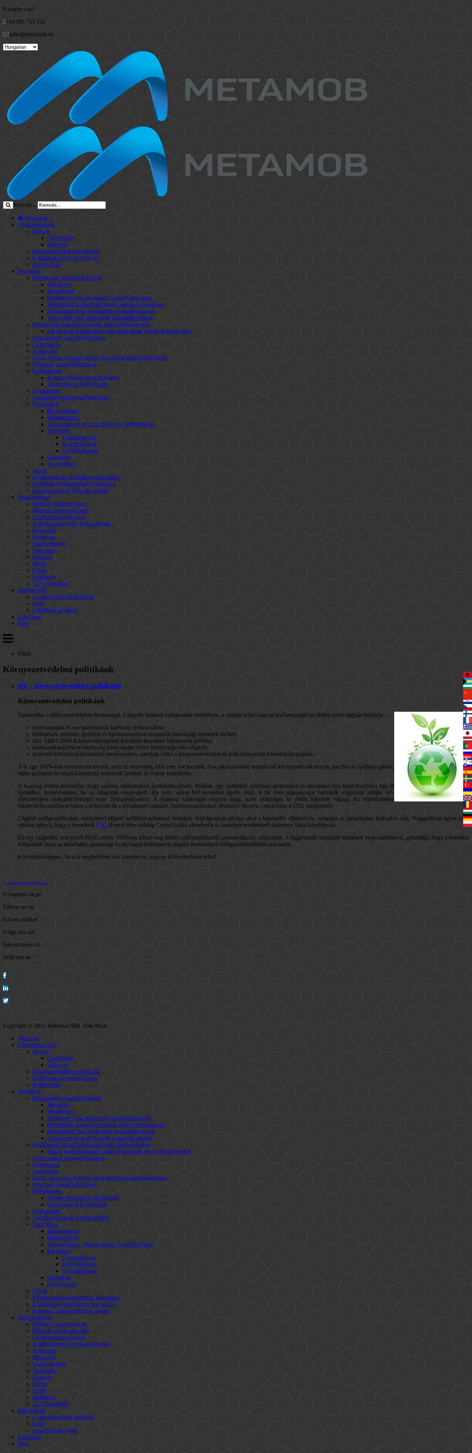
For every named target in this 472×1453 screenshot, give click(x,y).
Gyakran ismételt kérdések (63, 597)
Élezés (40, 563)
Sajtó (38, 603)
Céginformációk (36, 224)
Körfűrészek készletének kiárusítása (73, 484)
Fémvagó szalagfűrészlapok (64, 364)
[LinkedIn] (5, 988)
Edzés (39, 570)
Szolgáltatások (34, 497)
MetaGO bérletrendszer (59, 504)
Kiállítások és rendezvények (65, 258)
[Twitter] (5, 1000)
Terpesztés (44, 550)
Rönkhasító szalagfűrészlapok (67, 278)
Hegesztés (44, 530)
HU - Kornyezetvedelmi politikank (70, 686)
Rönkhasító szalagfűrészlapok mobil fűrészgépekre (91, 324)
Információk (32, 590)
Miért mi (57, 244)
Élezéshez (58, 430)
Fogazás (42, 557)
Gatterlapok (46, 344)
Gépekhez (59, 457)
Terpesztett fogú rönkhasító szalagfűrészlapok (100, 318)
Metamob (35, 218)
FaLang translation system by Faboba (25, 882)
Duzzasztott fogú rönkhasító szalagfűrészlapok (101, 311)
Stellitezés (44, 577)
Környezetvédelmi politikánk (66, 251)
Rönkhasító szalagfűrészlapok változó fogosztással (105, 304)
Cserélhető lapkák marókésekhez (70, 397)
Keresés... (24, 205)
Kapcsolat (29, 617)
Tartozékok (45, 404)
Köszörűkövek (79, 444)
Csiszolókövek (79, 437)
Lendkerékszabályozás (58, 517)
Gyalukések (46, 391)
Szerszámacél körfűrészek (77, 384)
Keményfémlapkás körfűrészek (83, 377)
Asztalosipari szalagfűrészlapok (68, 337)
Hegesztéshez (63, 411)
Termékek (29, 271)
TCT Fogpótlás (50, 583)
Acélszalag (45, 351)
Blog (23, 623)
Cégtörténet (60, 238)
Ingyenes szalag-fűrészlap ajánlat (70, 490)
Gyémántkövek (80, 450)
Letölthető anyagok (54, 610)
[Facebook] (4, 975)
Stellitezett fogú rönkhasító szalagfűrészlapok (99, 298)
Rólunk (41, 231)
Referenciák (46, 264)
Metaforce (59, 284)
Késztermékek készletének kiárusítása (76, 477)
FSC (101, 825)
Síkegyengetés (49, 543)
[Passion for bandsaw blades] (187, 122)
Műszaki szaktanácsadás (60, 510)
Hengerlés (44, 537)
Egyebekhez (61, 464)
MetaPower (60, 291)
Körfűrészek (46, 371)
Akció (39, 470)
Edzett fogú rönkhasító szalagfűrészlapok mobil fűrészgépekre (119, 331)
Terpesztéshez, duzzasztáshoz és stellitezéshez (100, 424)
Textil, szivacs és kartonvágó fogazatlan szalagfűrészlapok (99, 357)
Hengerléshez (63, 417)
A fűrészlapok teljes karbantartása (71, 524)
